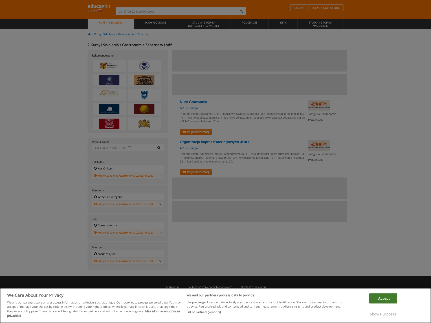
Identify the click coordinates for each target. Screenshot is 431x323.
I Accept (383, 298)
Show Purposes (383, 314)
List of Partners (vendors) (204, 312)
